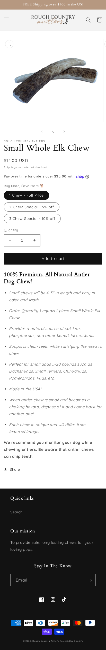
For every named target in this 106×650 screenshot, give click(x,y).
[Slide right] (64, 131)
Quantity (11, 230)
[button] (6, 20)
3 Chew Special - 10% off (32, 218)
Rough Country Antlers (45, 641)
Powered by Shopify (71, 641)
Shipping (10, 167)
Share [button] (15, 469)
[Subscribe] (89, 580)
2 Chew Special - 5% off (31, 207)
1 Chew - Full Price (26, 195)
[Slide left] (41, 131)
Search (16, 512)
